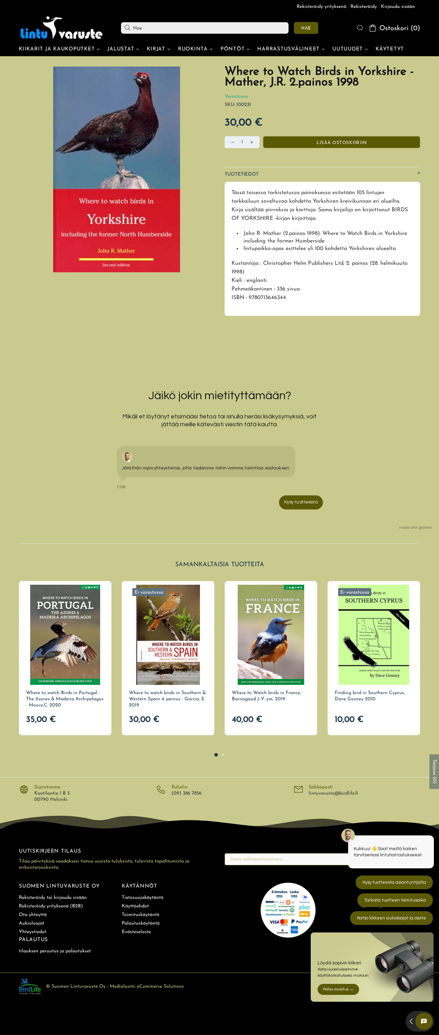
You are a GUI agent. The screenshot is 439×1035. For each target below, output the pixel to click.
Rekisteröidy (364, 6)
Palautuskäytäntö (141, 923)
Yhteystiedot (32, 932)
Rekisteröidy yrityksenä (321, 6)
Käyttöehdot (135, 906)
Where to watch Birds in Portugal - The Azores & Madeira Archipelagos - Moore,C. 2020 (65, 699)
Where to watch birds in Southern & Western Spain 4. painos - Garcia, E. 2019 (167, 699)
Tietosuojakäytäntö (143, 897)
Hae (306, 28)
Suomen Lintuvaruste (62, 27)
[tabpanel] (65, 658)
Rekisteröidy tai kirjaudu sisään (53, 897)
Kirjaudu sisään (398, 6)
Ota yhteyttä (33, 914)
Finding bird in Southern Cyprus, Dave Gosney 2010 (370, 696)
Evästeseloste (136, 932)
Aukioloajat (31, 923)
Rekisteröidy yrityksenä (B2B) (51, 906)
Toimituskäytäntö (140, 914)
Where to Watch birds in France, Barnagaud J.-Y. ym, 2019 (266, 696)
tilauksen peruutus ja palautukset (55, 951)
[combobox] (205, 28)
